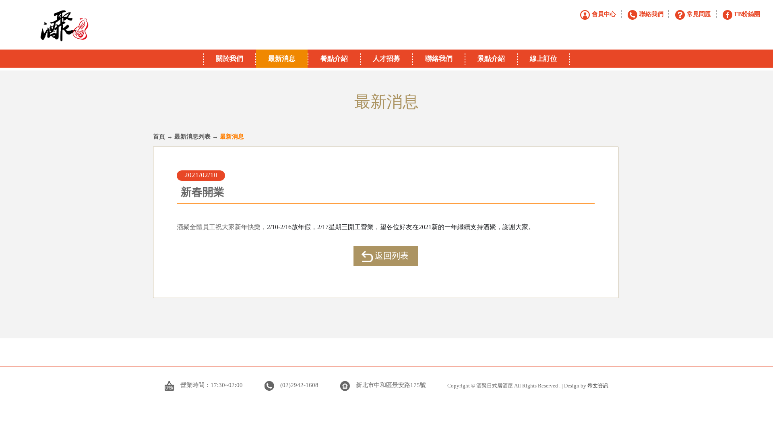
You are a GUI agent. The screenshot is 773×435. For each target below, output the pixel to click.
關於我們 (229, 58)
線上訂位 (543, 58)
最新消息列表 (192, 136)
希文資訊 (597, 386)
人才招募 (386, 58)
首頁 (159, 136)
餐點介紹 (334, 58)
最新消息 (282, 58)
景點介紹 (491, 58)
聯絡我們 (439, 58)
